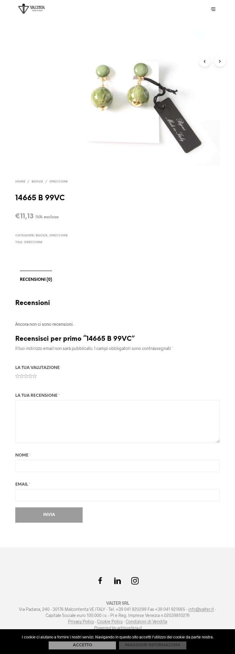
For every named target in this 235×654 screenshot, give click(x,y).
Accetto (82, 645)
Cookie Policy (110, 621)
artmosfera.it (129, 627)
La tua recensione (37, 396)
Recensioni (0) (36, 280)
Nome (23, 455)
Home (20, 181)
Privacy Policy (81, 621)
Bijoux (37, 181)
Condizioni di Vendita (146, 621)
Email (22, 485)
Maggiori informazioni (152, 645)
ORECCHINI (33, 242)
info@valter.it (201, 609)
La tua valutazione (37, 368)
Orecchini (58, 181)
